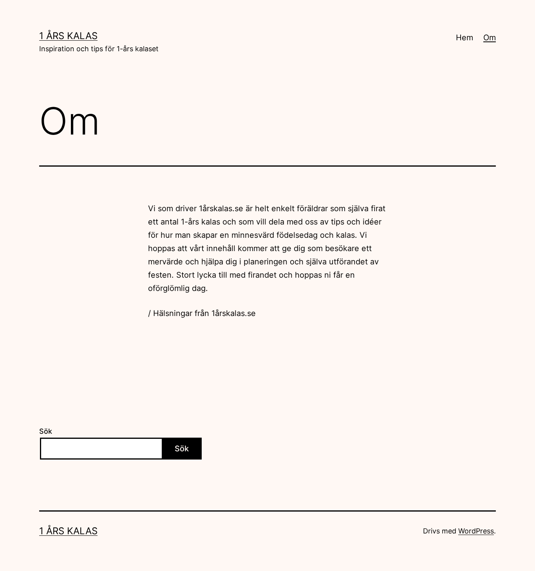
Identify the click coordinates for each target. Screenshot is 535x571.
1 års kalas (68, 35)
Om (489, 37)
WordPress (476, 531)
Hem (464, 37)
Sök (45, 431)
